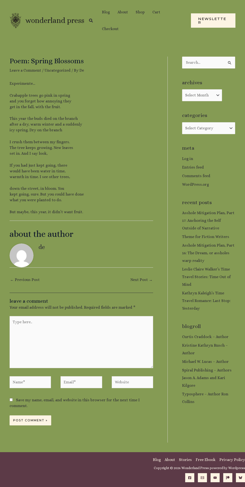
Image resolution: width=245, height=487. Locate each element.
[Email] (202, 477)
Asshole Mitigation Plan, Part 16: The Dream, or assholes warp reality (208, 253)
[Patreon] (227, 477)
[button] (91, 21)
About (170, 459)
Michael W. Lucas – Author (205, 361)
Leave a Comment (25, 70)
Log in (187, 158)
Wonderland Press (54, 20)
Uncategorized (58, 70)
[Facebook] (189, 477)
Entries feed (193, 167)
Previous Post (25, 279)
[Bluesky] (240, 477)
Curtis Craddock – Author (205, 336)
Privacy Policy (232, 459)
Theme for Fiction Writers (205, 236)
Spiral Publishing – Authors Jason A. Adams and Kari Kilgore (207, 378)
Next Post (141, 279)
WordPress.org (195, 184)
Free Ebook (206, 459)
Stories (185, 459)
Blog (157, 459)
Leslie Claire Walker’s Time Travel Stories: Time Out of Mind (206, 277)
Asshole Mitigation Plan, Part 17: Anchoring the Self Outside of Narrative (208, 220)
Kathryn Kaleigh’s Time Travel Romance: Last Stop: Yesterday (206, 301)
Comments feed (196, 176)
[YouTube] (215, 477)
